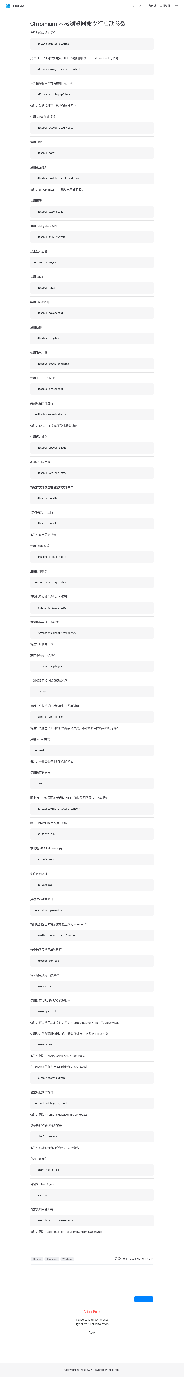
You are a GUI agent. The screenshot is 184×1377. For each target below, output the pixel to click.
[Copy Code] (148, 44)
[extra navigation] (176, 6)
